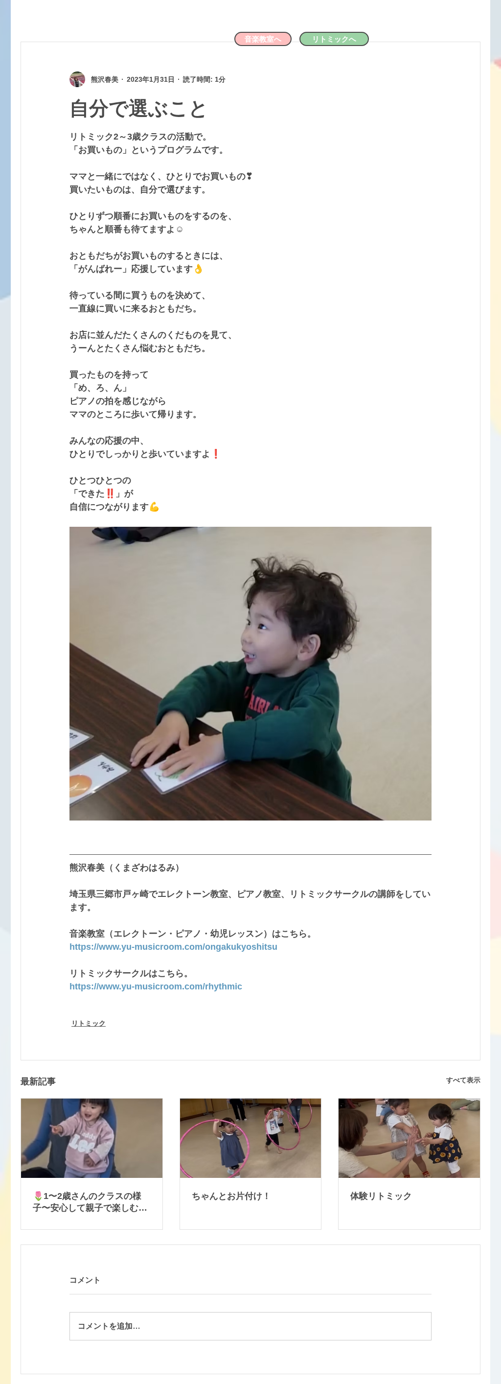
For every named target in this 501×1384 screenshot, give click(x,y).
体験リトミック (381, 1196)
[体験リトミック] (409, 1138)
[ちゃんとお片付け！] (250, 1138)
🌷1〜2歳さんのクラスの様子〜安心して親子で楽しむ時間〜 (90, 1202)
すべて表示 (463, 1080)
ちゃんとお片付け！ (231, 1196)
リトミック (88, 1023)
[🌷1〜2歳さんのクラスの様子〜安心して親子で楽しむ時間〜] (91, 1138)
